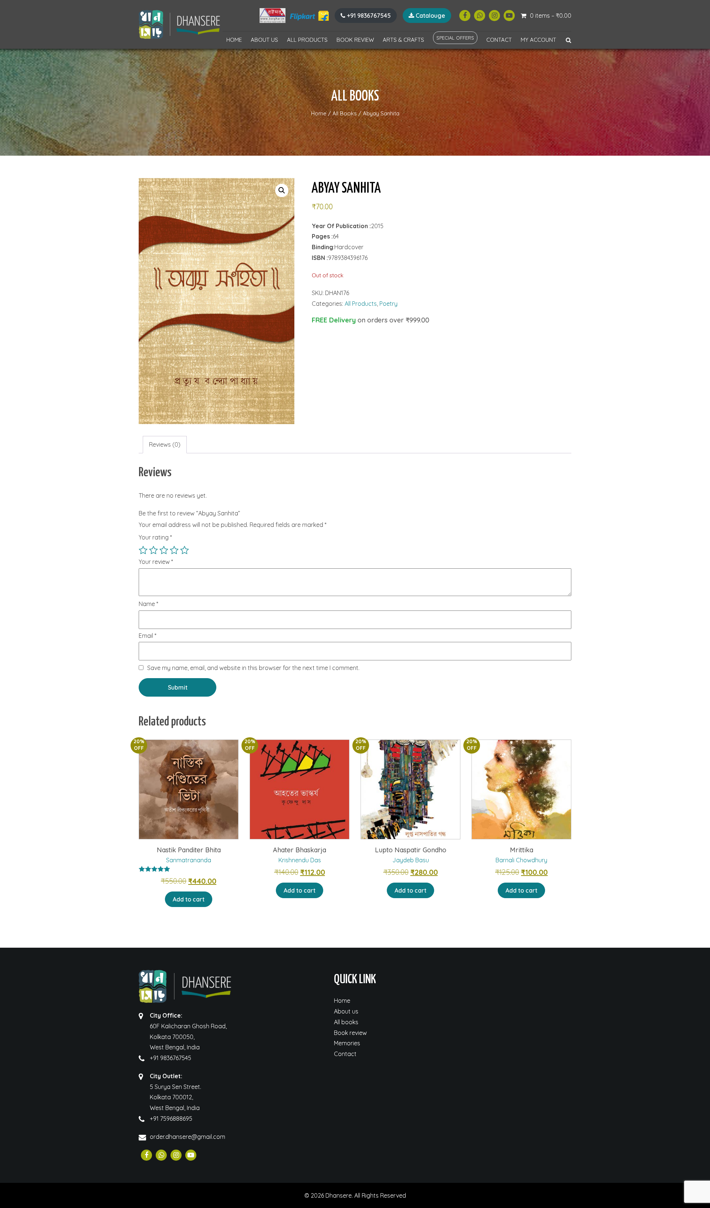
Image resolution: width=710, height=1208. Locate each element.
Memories (347, 1043)
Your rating (155, 537)
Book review (355, 39)
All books (346, 1022)
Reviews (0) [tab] (164, 444)
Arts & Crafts (403, 39)
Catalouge (429, 15)
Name (148, 604)
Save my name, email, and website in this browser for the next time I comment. (253, 667)
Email (147, 636)
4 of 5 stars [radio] (174, 550)
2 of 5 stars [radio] (153, 550)
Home (234, 39)
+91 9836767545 (368, 15)
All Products (307, 39)
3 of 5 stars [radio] (163, 550)
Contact (499, 39)
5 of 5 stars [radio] (184, 550)
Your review (156, 562)
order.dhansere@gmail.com (187, 1136)
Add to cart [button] (188, 899)
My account (538, 39)
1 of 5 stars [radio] (143, 550)
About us (264, 39)
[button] (281, 190)
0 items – (550, 15)
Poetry (388, 303)
